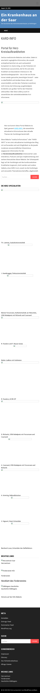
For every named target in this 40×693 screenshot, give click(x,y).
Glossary (4, 657)
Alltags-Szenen (6, 664)
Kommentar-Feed (7, 625)
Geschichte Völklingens (9, 589)
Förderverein (5, 679)
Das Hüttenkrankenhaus (9, 661)
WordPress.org (6, 628)
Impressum (5, 654)
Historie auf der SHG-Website (11, 597)
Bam (35, 690)
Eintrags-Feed (6, 621)
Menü (6, 30)
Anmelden (4, 618)
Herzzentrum (5, 563)
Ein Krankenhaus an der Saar (19, 17)
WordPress (27, 690)
